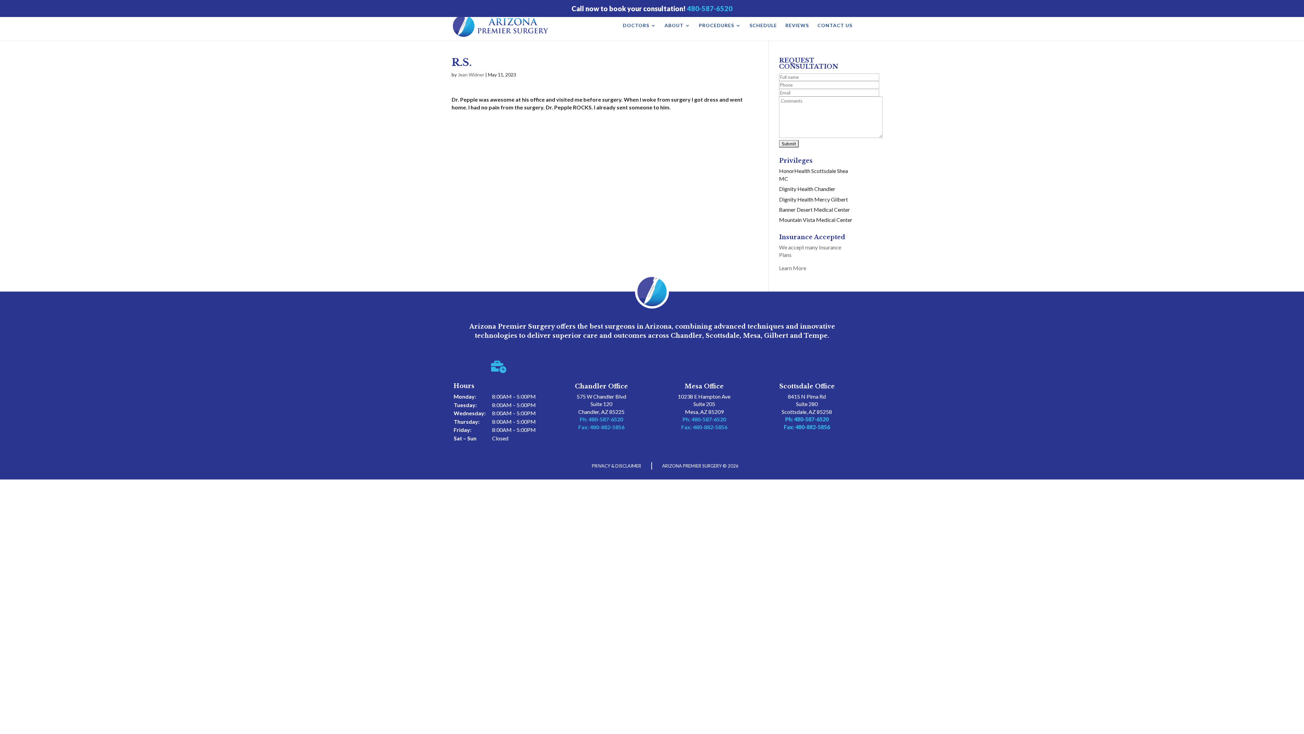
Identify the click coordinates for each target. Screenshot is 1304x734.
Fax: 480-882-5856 (601, 427)
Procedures (716, 25)
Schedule (763, 25)
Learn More (792, 268)
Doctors (636, 25)
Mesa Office (704, 386)
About (674, 25)
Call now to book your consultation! (652, 9)
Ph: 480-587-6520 (601, 419)
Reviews (797, 25)
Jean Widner (471, 74)
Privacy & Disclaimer (616, 466)
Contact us (834, 25)
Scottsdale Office (807, 386)
